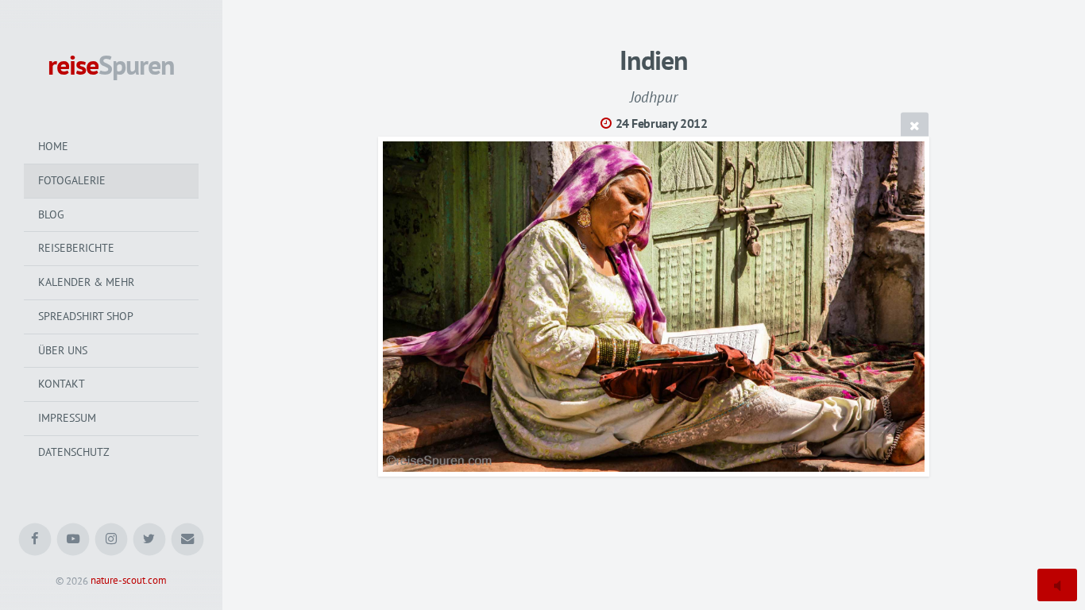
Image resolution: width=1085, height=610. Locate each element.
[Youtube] (73, 539)
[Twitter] (149, 539)
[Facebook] (35, 539)
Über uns (62, 350)
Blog (51, 214)
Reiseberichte (76, 248)
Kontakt (61, 383)
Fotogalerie (72, 180)
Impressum (67, 418)
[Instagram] (111, 539)
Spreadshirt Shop (85, 316)
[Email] (188, 539)
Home (53, 146)
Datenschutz (74, 452)
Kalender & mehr (86, 282)
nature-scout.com (129, 581)
